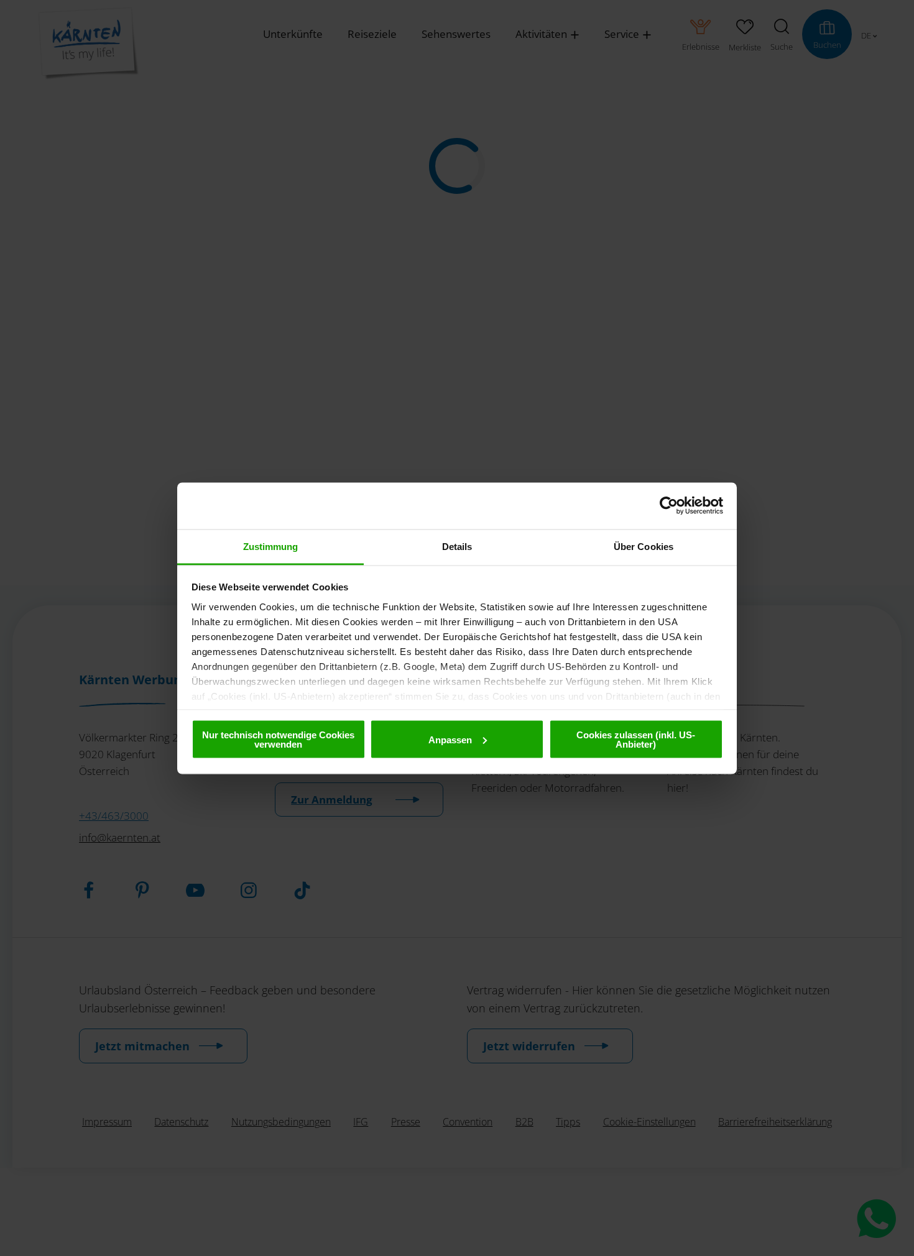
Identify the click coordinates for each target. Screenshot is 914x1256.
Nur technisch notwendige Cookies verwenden (278, 739)
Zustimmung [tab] (270, 546)
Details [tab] (457, 546)
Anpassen (450, 739)
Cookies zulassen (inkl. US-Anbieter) (635, 739)
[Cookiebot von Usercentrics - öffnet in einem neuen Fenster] (668, 506)
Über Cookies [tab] (643, 546)
